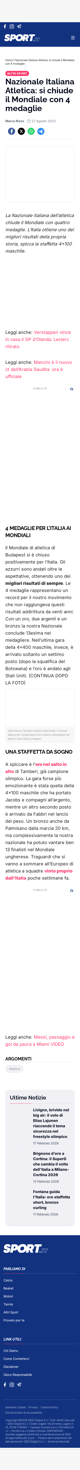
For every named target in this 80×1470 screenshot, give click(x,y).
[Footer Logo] (40, 1248)
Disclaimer (11, 1366)
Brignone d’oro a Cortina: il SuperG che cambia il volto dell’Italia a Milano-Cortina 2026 (51, 1164)
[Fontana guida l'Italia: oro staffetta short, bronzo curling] (20, 1203)
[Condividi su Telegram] (40, 131)
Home (9, 60)
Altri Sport (17, 73)
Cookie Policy (49, 1407)
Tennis (8, 1304)
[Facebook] (6, 26)
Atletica (14, 1069)
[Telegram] (20, 26)
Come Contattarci (16, 1358)
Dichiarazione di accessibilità (23, 1412)
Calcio (8, 1280)
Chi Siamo (11, 1350)
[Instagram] (13, 26)
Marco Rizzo (14, 121)
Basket (9, 1288)
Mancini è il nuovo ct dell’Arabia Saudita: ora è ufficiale (38, 369)
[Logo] (22, 37)
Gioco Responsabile (18, 1374)
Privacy (33, 1407)
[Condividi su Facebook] (11, 131)
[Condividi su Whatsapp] (31, 131)
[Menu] (72, 38)
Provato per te (14, 1320)
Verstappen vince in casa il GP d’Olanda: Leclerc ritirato (38, 339)
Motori (8, 1296)
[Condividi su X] (21, 131)
